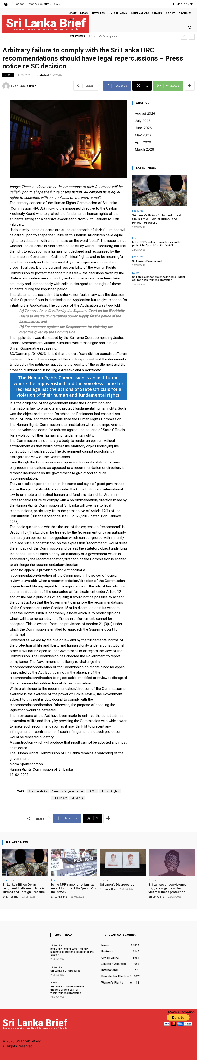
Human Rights (110, 791)
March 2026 (144, 149)
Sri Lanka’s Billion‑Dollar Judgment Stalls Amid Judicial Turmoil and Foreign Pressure (156, 218)
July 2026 (143, 121)
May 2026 (143, 135)
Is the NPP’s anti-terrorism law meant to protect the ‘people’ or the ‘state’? (156, 244)
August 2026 (145, 113)
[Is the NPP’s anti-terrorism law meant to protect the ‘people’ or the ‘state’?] (74, 862)
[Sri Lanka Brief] (6, 86)
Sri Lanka (77, 797)
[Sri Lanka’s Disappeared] (123, 862)
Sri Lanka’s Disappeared (147, 261)
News (8, 75)
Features (137, 210)
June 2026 (143, 128)
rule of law (60, 797)
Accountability (38, 791)
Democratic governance (67, 791)
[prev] (184, 37)
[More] (190, 86)
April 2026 (143, 142)
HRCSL (92, 791)
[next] (192, 37)
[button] (190, 27)
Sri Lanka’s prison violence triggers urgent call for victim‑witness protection (158, 278)
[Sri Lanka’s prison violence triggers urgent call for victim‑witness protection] (172, 862)
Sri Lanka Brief (25, 86)
